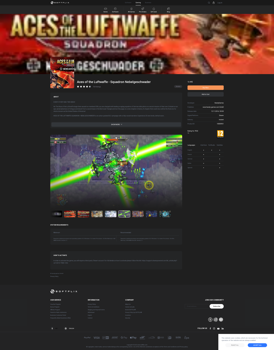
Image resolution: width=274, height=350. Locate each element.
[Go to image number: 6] (138, 214)
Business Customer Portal (58, 315)
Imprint (90, 315)
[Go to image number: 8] (165, 214)
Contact (90, 318)
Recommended (126, 232)
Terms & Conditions (93, 307)
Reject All (235, 345)
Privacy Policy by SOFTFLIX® (133, 312)
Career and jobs (130, 307)
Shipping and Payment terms (96, 309)
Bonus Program (55, 307)
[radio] (78, 86)
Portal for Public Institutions (58, 312)
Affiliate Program (55, 309)
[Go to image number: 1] (70, 214)
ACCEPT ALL (257, 345)
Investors (128, 315)
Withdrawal (91, 312)
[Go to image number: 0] (56, 214)
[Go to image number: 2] (83, 214)
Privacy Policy (54, 276)
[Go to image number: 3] (97, 214)
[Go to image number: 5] (124, 214)
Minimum (57, 232)
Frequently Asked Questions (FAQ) (60, 318)
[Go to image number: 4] (110, 214)
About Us (128, 304)
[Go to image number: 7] (151, 214)
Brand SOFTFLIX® (130, 309)
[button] (209, 3)
